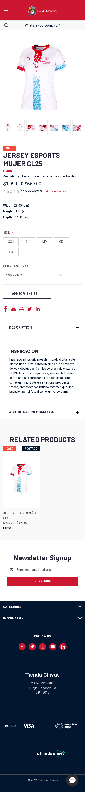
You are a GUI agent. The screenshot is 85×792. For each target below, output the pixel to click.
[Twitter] (29, 309)
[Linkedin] (38, 309)
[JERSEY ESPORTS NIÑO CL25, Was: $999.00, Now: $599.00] (21, 477)
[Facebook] (5, 309)
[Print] (21, 309)
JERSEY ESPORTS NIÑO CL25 (19, 515)
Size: (6, 232)
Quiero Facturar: (16, 266)
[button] (54, 191)
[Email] (13, 309)
